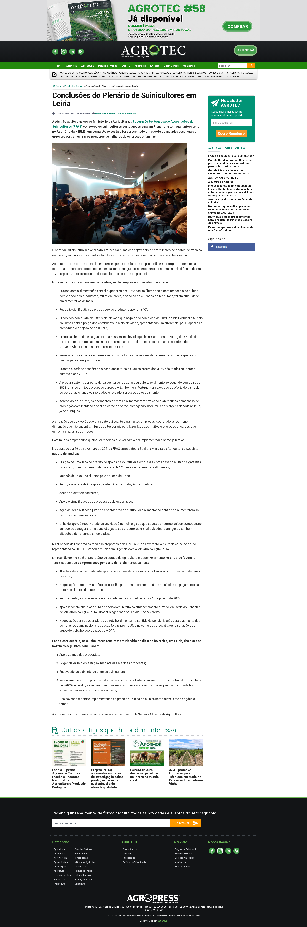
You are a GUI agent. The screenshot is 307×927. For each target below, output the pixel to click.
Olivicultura (123, 76)
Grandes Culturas (70, 76)
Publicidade (129, 858)
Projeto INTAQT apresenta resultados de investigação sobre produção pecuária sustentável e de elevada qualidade (107, 778)
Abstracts (140, 65)
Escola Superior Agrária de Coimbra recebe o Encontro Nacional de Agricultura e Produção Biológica (69, 778)
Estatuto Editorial (183, 853)
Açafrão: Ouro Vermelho (223, 177)
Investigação (106, 76)
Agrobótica (110, 73)
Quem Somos (171, 65)
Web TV (126, 65)
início (59, 86)
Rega (200, 76)
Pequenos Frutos (142, 76)
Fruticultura (232, 73)
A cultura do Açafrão (220, 181)
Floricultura (215, 73)
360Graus (162, 921)
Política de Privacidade (134, 862)
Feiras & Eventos (196, 73)
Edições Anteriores (185, 858)
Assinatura (87, 65)
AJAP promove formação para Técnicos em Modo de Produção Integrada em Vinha (186, 776)
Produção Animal (186, 76)
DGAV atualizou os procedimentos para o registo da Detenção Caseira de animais (230, 220)
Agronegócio (163, 73)
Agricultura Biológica (88, 73)
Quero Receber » (231, 133)
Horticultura (90, 76)
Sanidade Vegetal (215, 76)
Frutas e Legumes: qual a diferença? (231, 156)
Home (58, 65)
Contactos (189, 65)
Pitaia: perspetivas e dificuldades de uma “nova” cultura (230, 229)
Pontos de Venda (107, 65)
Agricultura (67, 73)
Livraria (154, 65)
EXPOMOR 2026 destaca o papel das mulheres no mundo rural (144, 775)
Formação (247, 73)
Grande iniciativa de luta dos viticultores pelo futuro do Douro (228, 172)
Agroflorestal (127, 73)
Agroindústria (146, 73)
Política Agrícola (164, 76)
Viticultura (233, 76)
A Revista (71, 65)
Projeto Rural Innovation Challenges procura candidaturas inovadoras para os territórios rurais (230, 163)
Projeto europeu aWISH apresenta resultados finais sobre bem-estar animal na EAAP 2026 (229, 209)
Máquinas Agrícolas (85, 862)
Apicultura (179, 73)
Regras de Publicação (186, 849)
